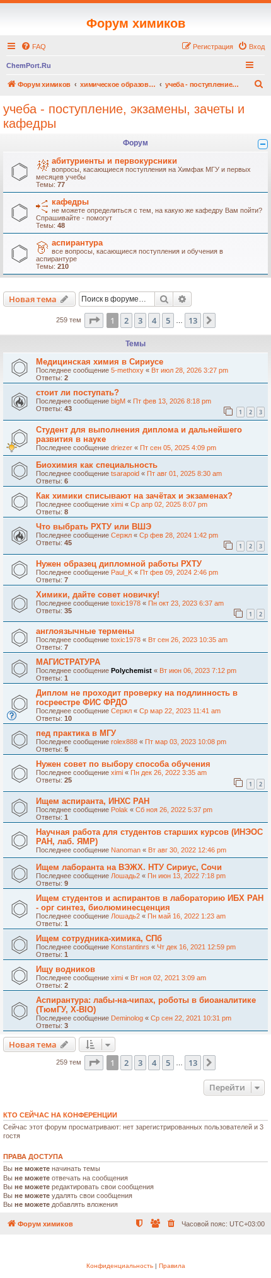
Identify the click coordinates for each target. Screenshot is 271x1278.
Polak (119, 809)
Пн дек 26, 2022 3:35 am (168, 772)
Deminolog (127, 1018)
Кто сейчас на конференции (60, 1115)
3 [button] (140, 320)
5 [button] (168, 320)
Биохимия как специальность (97, 465)
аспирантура (77, 242)
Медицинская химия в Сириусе (99, 361)
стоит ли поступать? (77, 392)
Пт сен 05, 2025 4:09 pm (178, 447)
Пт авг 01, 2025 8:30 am (184, 473)
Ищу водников (65, 969)
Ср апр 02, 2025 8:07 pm (168, 504)
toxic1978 (126, 603)
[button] (93, 320)
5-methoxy (127, 370)
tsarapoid (125, 473)
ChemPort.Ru (28, 65)
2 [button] (126, 320)
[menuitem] (33, 46)
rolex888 (124, 741)
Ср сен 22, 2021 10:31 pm (191, 1018)
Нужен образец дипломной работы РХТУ (119, 563)
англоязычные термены (85, 631)
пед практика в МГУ (76, 733)
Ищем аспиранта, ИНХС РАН (92, 801)
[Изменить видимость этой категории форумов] (263, 144)
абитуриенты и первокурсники (114, 161)
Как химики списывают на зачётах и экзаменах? (134, 495)
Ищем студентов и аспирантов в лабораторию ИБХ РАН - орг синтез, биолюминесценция (149, 902)
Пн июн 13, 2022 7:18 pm (186, 875)
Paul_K (121, 572)
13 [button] (192, 320)
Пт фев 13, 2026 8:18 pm (172, 401)
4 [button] (154, 320)
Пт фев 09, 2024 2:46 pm (179, 572)
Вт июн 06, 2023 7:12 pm (197, 670)
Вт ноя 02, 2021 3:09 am (168, 977)
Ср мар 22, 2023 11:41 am (180, 711)
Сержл (121, 535)
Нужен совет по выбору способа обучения (123, 764)
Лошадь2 (125, 875)
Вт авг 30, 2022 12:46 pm (187, 850)
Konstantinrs (130, 947)
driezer (121, 447)
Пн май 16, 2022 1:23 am (186, 916)
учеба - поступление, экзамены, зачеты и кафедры (124, 116)
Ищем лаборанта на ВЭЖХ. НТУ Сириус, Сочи (129, 867)
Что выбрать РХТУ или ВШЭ (93, 526)
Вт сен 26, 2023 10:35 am (188, 639)
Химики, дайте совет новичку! (97, 594)
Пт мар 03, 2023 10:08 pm (185, 741)
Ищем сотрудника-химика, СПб (99, 938)
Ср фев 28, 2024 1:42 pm (178, 535)
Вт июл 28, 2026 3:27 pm (189, 370)
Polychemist (131, 670)
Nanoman (126, 850)
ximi (117, 504)
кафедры (70, 201)
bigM (118, 401)
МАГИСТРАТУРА (68, 662)
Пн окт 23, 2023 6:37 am (186, 603)
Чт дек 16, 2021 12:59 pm (196, 947)
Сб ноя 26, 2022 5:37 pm (174, 809)
